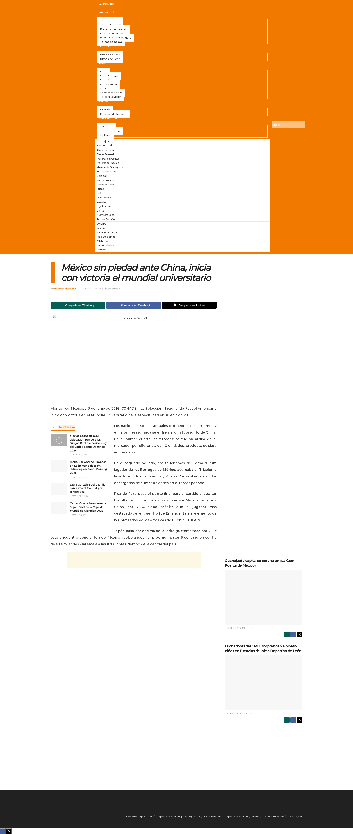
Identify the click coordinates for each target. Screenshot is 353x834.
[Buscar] (274, 130)
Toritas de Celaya (111, 42)
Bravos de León (105, 180)
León (99, 193)
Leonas (101, 228)
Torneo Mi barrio (273, 816)
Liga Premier (104, 206)
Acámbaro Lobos (106, 215)
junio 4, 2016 (90, 288)
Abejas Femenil (105, 154)
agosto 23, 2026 (236, 628)
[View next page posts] (83, 523)
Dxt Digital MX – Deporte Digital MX (226, 816)
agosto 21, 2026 (236, 713)
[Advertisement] (134, 560)
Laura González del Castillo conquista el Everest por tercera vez (87, 488)
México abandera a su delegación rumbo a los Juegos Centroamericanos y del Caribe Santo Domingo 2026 (88, 443)
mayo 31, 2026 (79, 477)
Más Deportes (108, 118)
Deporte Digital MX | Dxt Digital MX (178, 816)
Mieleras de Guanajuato (110, 167)
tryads (298, 816)
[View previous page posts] (76, 523)
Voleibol (104, 101)
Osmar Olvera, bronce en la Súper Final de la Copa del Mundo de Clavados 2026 (88, 507)
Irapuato (101, 202)
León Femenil (104, 197)
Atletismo (102, 241)
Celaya (100, 210)
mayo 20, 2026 (80, 496)
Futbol (103, 63)
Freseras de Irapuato (113, 114)
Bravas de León (110, 59)
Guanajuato (106, 4)
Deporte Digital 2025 (139, 816)
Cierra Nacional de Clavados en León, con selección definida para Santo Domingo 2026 (89, 467)
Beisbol (104, 46)
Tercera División (111, 97)
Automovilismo (105, 245)
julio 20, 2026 (79, 454)
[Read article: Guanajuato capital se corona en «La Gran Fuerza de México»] (263, 597)
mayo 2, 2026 (79, 515)
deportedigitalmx (65, 288)
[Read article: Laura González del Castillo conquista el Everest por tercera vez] (59, 489)
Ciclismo (105, 135)
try (289, 816)
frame (255, 816)
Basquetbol (106, 12)
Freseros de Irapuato (108, 158)
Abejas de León (105, 150)
